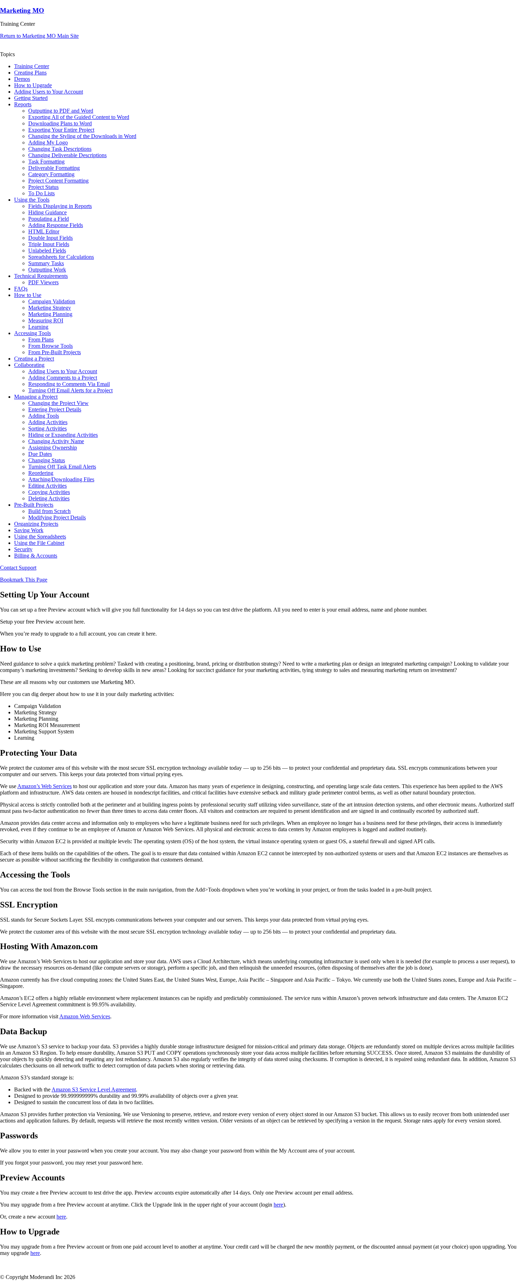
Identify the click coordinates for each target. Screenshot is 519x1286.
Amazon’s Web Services (44, 786)
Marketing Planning (50, 314)
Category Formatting (51, 174)
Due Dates (40, 454)
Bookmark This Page (23, 580)
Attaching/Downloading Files (61, 479)
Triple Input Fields (48, 244)
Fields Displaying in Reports (60, 206)
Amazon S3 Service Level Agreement (94, 1089)
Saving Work (28, 530)
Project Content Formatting (58, 181)
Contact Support (18, 568)
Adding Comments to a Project (62, 378)
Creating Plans (30, 73)
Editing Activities (47, 486)
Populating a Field (48, 219)
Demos (22, 79)
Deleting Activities (49, 498)
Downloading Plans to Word (60, 123)
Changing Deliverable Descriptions (67, 155)
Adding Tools (43, 416)
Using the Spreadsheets (40, 537)
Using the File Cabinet (39, 543)
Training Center (31, 66)
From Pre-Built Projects (54, 352)
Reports (22, 104)
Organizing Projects (36, 524)
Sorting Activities (47, 428)
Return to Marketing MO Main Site (39, 36)
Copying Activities (49, 492)
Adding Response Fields (55, 225)
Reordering (40, 473)
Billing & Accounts (35, 556)
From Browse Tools (50, 346)
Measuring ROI (45, 320)
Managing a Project (36, 397)
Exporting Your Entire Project (61, 130)
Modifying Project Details (57, 517)
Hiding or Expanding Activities (63, 435)
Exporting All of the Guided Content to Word (78, 117)
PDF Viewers (43, 282)
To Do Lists (41, 193)
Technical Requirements (41, 276)
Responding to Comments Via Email (69, 384)
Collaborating (29, 365)
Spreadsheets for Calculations (61, 257)
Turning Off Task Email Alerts (62, 467)
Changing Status (46, 460)
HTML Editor (43, 231)
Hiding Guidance (47, 212)
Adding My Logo (48, 142)
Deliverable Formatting (54, 168)
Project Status (43, 187)
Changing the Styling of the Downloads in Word (82, 136)
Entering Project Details (54, 409)
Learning (38, 327)
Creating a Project (34, 359)
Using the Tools (31, 200)
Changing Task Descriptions (59, 149)
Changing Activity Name (56, 441)
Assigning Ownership (52, 448)
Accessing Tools (32, 333)
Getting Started (31, 98)
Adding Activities (47, 422)
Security (23, 549)
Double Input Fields (50, 238)
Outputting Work (47, 270)
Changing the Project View (58, 403)
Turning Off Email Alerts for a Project (70, 390)
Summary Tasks (46, 263)
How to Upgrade (33, 85)
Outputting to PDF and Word (60, 111)
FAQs (21, 289)
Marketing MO (22, 10)
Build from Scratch (49, 511)
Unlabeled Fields (47, 251)
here (278, 1205)
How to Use (27, 295)
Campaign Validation (51, 301)
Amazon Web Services (84, 1016)
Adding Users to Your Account (48, 92)
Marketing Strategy (49, 308)
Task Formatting (46, 162)
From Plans (41, 340)
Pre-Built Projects (33, 505)
